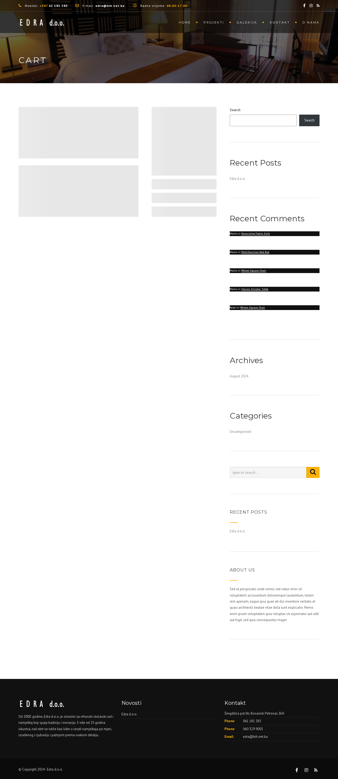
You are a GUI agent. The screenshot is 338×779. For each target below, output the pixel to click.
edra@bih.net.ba (255, 736)
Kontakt (280, 22)
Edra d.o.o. (238, 178)
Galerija (247, 22)
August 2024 (239, 376)
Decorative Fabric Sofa (255, 233)
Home (185, 22)
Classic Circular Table (254, 289)
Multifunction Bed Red (255, 252)
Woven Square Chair (253, 270)
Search (235, 110)
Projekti (214, 22)
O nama (311, 22)
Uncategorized (240, 431)
